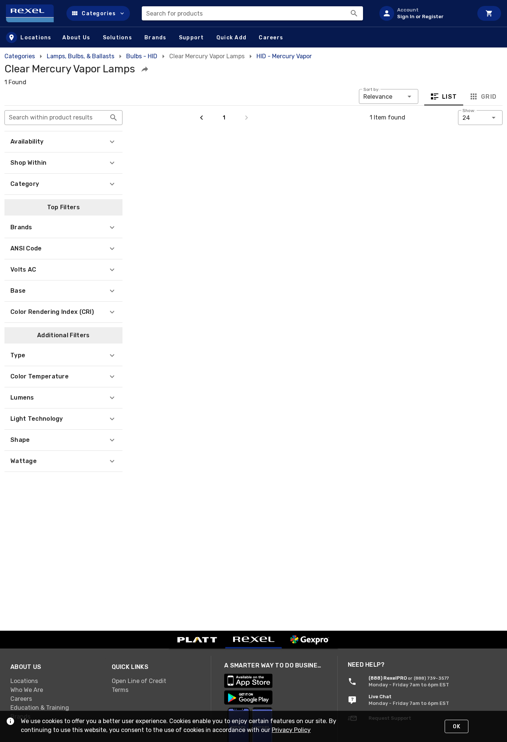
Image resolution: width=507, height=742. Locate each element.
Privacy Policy (291, 729)
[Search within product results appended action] (113, 117)
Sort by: (371, 89)
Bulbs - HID (141, 56)
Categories (19, 56)
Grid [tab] (489, 96)
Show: (468, 110)
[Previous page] (201, 117)
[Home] (33, 13)
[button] (98, 13)
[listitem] (423, 13)
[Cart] (489, 13)
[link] (55, 681)
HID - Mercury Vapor (284, 56)
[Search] (354, 13)
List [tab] (449, 96)
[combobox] (252, 13)
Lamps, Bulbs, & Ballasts (80, 56)
